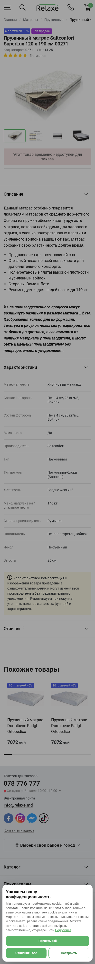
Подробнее (63, 930)
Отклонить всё (26, 953)
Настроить (69, 953)
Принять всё (47, 941)
